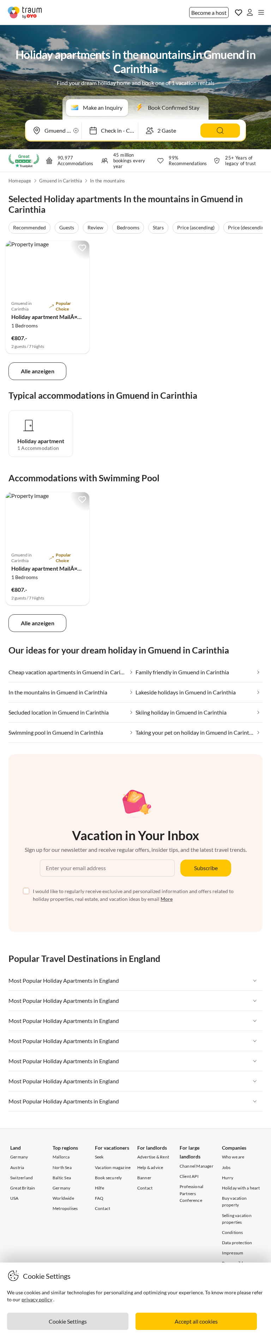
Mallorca (61, 1157)
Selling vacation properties (237, 1219)
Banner (144, 1177)
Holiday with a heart (241, 1188)
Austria (17, 1167)
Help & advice (150, 1167)
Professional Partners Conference (191, 1193)
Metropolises (65, 1208)
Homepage (19, 180)
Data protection (237, 1242)
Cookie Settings (68, 1321)
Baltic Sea (62, 1177)
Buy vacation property (234, 1201)
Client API (189, 1176)
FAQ (99, 1198)
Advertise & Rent (153, 1157)
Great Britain (22, 1188)
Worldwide (63, 1198)
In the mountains (107, 180)
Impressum (232, 1252)
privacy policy (37, 1299)
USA (14, 1198)
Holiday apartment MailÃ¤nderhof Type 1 (63, 316)
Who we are (233, 1157)
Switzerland (21, 1177)
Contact (102, 1208)
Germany (19, 1157)
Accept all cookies (196, 1321)
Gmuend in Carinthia (60, 180)
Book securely (108, 1177)
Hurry (228, 1177)
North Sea (62, 1167)
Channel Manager (196, 1166)
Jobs (226, 1167)
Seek (99, 1157)
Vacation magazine (113, 1167)
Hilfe (99, 1188)
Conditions (232, 1232)
